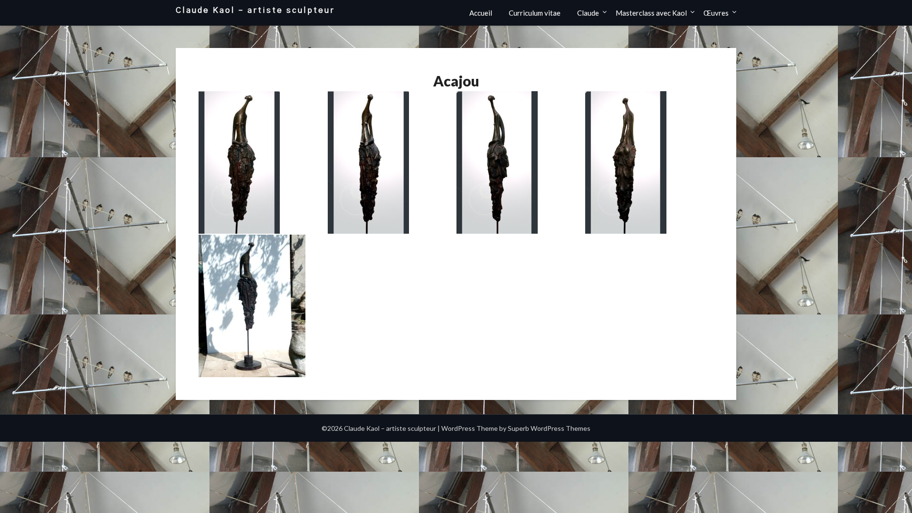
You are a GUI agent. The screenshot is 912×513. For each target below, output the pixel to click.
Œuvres (716, 13)
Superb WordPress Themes (549, 428)
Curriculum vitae (534, 13)
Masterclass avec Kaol (651, 13)
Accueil (480, 13)
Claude (588, 13)
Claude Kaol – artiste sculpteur (255, 10)
